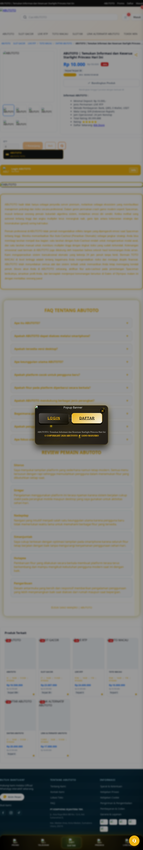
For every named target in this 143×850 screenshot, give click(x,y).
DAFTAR (87, 418)
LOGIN (54, 418)
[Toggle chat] (134, 840)
